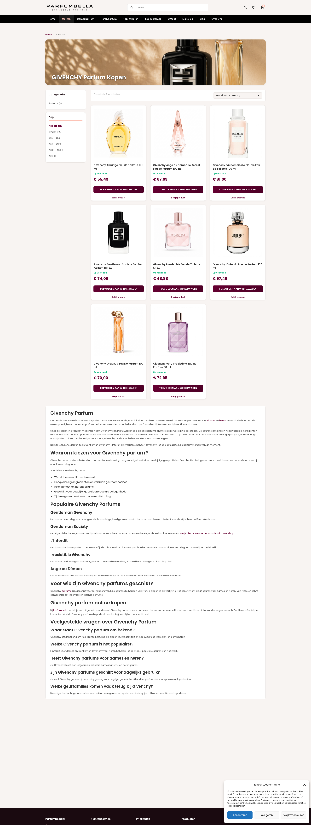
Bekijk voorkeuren (293, 815)
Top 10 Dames (153, 19)
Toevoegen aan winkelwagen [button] (119, 189)
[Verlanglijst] (253, 7)
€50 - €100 (55, 144)
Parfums (55, 103)
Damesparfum (85, 19)
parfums (66, 591)
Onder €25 (55, 132)
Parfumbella (60, 610)
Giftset (172, 19)
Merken (66, 19)
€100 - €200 (56, 150)
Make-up (187, 19)
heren (222, 420)
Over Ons (216, 19)
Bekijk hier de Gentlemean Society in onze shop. (207, 533)
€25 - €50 (55, 138)
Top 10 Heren (130, 19)
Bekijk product (119, 197)
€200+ (52, 156)
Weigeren (267, 815)
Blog (202, 19)
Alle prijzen (55, 126)
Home (52, 19)
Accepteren (240, 815)
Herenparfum (109, 19)
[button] (304, 784)
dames (211, 420)
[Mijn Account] (245, 7)
